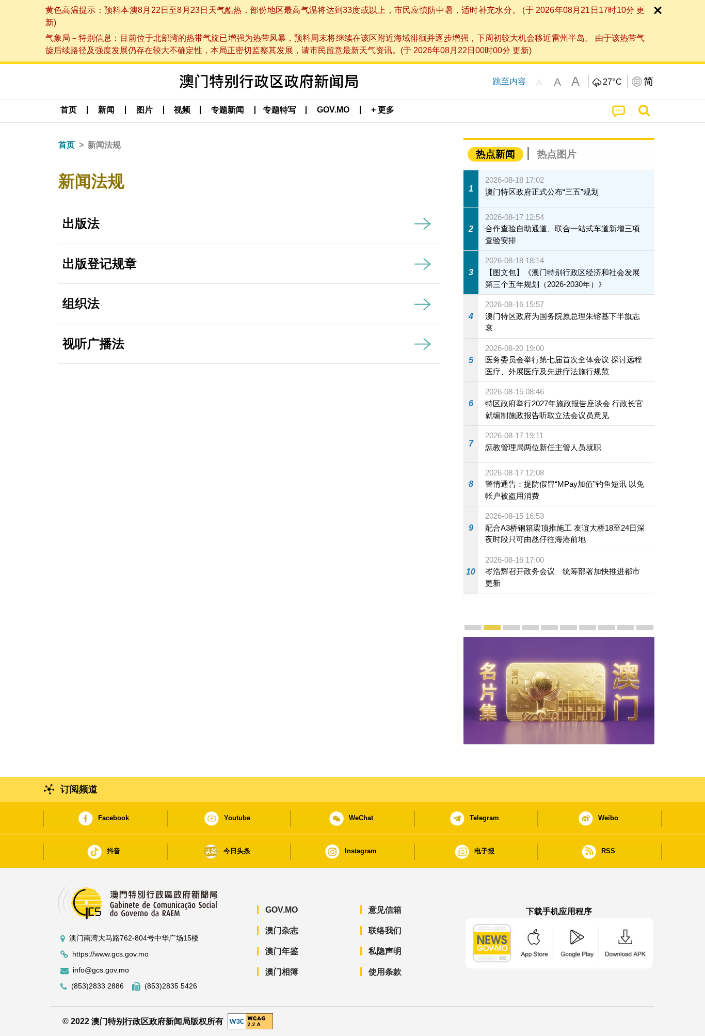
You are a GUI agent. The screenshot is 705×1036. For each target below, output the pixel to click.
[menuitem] (106, 110)
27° (612, 82)
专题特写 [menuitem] (279, 109)
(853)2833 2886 (97, 986)
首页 (66, 144)
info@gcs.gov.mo (101, 970)
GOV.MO (281, 909)
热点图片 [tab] (556, 154)
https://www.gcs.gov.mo (110, 954)
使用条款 (385, 971)
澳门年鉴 (281, 951)
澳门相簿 (281, 971)
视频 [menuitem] (182, 109)
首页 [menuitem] (68, 109)
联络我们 (385, 930)
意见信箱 (385, 909)
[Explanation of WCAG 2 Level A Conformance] (250, 1020)
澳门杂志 (281, 930)
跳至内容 (509, 81)
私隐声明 (385, 951)
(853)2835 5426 (171, 986)
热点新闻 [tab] (495, 154)
